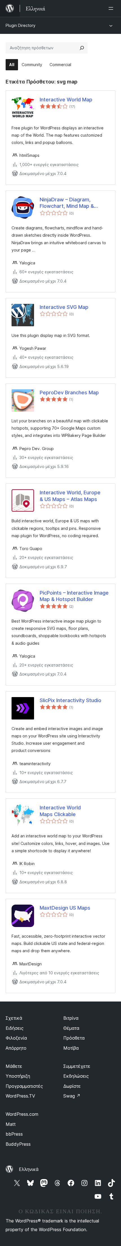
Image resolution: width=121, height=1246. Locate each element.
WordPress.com (22, 1114)
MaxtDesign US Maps (65, 908)
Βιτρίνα (71, 1018)
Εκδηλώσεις (76, 1076)
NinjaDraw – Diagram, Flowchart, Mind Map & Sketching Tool (67, 203)
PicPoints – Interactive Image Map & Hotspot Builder (74, 596)
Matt (11, 1124)
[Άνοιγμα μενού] (112, 8)
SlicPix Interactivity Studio (70, 700)
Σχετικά (14, 1018)
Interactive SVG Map (64, 307)
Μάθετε (14, 1066)
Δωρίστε (72, 1086)
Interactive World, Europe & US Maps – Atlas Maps (70, 496)
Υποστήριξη (18, 1076)
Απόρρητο (16, 1048)
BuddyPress (18, 1144)
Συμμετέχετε (76, 1066)
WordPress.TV (20, 1096)
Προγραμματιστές (24, 1086)
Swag (71, 1096)
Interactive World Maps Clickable (60, 811)
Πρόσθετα (74, 1038)
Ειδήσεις (15, 1028)
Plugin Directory (20, 25)
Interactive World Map (66, 100)
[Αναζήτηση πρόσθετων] (82, 47)
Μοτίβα (71, 1048)
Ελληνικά (29, 1169)
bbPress (14, 1134)
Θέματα (71, 1028)
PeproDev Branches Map (69, 392)
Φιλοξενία (16, 1038)
